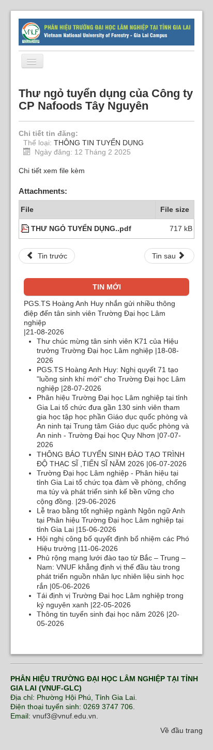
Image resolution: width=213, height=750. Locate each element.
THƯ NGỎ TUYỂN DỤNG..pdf (81, 228)
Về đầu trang (181, 730)
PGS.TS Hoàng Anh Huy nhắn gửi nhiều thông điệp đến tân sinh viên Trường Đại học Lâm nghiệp (99, 312)
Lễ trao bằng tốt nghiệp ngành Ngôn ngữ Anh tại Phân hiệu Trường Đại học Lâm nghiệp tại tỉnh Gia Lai (111, 520)
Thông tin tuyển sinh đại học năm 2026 (101, 614)
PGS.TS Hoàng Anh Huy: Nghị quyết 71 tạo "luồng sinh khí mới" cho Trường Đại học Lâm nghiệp (111, 378)
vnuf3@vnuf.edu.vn (64, 716)
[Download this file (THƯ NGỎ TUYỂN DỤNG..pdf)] (26, 228)
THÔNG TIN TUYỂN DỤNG (99, 143)
